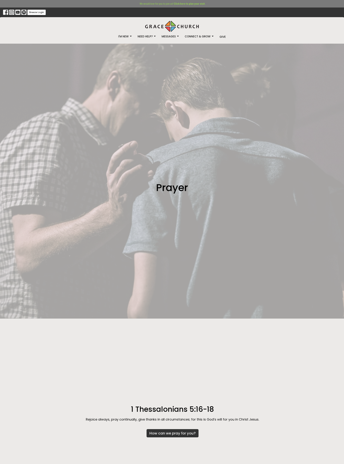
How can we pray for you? (172, 433)
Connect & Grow (198, 36)
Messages (169, 36)
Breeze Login (36, 12)
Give (222, 37)
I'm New (123, 36)
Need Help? (145, 36)
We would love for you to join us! (173, 3)
